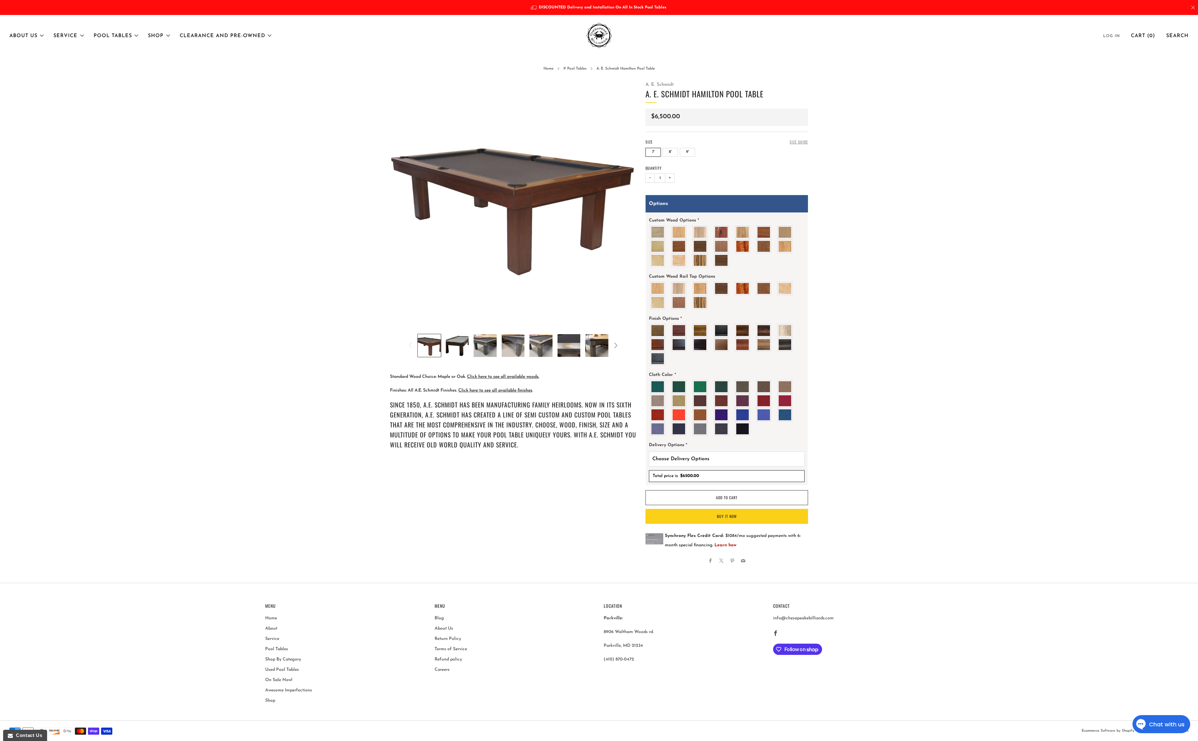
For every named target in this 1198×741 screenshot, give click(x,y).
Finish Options (665, 318)
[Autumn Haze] (700, 330)
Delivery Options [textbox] (668, 445)
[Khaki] (658, 400)
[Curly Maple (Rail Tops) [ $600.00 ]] (679, 260)
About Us (23, 35)
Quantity (653, 168)
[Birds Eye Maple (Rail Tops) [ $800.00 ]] (658, 260)
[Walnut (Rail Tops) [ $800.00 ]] (722, 260)
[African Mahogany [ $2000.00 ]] (764, 232)
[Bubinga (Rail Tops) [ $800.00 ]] (722, 246)
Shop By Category (283, 659)
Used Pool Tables (282, 669)
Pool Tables (113, 35)
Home (548, 69)
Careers (442, 669)
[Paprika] (658, 414)
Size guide (799, 141)
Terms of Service (451, 649)
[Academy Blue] (658, 428)
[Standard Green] (658, 386)
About (271, 628)
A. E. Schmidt (659, 84)
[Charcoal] (722, 428)
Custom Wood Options (674, 220)
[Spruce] (722, 386)
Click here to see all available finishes (495, 390)
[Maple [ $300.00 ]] (700, 232)
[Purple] (722, 414)
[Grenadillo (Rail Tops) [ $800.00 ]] (743, 246)
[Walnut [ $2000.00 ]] (700, 246)
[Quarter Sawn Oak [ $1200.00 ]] (658, 246)
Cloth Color (662, 375)
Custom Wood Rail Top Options (682, 276)
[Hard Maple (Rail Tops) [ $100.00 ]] (785, 246)
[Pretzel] (764, 344)
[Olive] (743, 386)
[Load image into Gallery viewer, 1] (429, 346)
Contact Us (27, 735)
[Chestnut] (764, 330)
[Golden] (679, 400)
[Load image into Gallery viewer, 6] (569, 346)
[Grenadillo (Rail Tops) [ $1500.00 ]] (743, 288)
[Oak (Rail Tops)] (658, 288)
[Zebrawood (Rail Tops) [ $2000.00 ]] (700, 302)
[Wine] (743, 400)
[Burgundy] (764, 400)
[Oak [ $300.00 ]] (679, 232)
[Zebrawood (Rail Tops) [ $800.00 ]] (700, 260)
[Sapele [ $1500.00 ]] (679, 246)
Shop (155, 35)
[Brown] (700, 400)
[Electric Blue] (764, 414)
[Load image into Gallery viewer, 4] (513, 346)
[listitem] (599, 7)
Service (65, 35)
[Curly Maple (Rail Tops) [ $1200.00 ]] (785, 288)
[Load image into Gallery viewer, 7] (597, 346)
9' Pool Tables (575, 69)
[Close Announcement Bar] (1193, 7)
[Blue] (785, 414)
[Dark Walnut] (700, 344)
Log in (1111, 36)
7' (653, 152)
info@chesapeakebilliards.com (803, 618)
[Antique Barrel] (658, 330)
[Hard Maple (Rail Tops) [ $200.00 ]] (700, 288)
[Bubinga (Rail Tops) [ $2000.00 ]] (679, 302)
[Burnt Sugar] (743, 330)
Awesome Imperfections (288, 690)
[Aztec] (700, 414)
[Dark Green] (679, 386)
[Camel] (785, 386)
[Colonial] (658, 344)
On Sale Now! (278, 680)
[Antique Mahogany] (679, 330)
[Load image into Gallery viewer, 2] (457, 346)
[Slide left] (410, 345)
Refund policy (448, 659)
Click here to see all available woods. (503, 376)
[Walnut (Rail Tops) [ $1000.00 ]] (722, 288)
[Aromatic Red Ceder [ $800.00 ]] (722, 232)
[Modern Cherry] (743, 344)
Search (1177, 35)
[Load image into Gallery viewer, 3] (485, 346)
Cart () (1143, 35)
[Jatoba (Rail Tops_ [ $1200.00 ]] (764, 288)
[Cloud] (785, 330)
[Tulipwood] (658, 232)
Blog (439, 618)
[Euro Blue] (743, 414)
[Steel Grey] (700, 428)
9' (687, 152)
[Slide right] (616, 345)
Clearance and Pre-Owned (222, 35)
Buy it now (727, 516)
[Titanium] (679, 428)
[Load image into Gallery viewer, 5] (541, 346)
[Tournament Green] (700, 386)
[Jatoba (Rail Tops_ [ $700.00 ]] (764, 246)
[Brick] (722, 400)
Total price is (676, 476)
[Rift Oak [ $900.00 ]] (785, 232)
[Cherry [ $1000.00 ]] (743, 232)
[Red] (785, 400)
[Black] (722, 330)
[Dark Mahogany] (679, 344)
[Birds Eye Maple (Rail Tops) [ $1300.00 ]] (658, 302)
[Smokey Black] (658, 358)
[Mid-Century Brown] (722, 344)
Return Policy (448, 638)
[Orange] (679, 414)
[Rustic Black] (785, 344)
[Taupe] (764, 386)
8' (670, 152)
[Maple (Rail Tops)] (679, 288)
